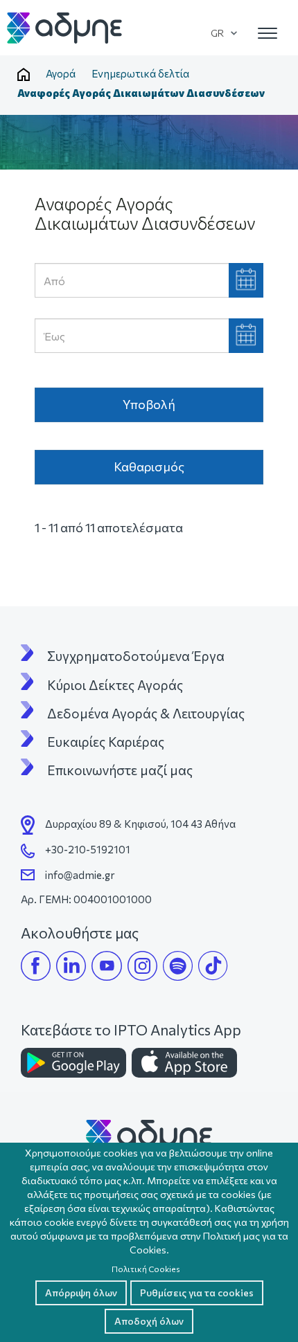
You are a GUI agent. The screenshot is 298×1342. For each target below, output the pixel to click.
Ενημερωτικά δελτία (140, 73)
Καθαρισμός (149, 466)
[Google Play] (73, 1063)
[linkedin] (71, 966)
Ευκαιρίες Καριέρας (105, 742)
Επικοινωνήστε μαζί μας (120, 770)
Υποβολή (149, 404)
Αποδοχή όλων (149, 1321)
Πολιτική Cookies (146, 1268)
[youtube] (106, 966)
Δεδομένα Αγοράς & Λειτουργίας (146, 713)
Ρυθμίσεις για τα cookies (197, 1292)
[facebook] (36, 966)
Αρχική (23, 75)
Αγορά (61, 73)
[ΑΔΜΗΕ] (149, 1134)
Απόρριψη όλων (81, 1292)
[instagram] (142, 966)
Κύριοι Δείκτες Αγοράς (115, 685)
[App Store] (184, 1063)
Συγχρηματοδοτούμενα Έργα (136, 656)
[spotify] (178, 966)
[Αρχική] (65, 28)
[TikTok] (213, 966)
